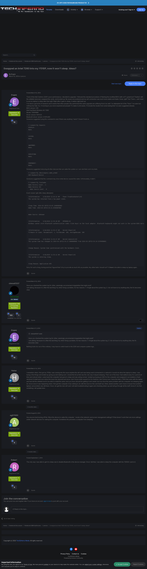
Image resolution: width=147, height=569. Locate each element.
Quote (33, 273)
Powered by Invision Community (73, 558)
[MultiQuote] (27, 273)
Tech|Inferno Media (23, 540)
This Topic (26, 55)
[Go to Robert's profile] (14, 466)
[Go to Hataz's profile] (14, 377)
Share (125, 75)
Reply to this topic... (20, 509)
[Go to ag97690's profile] (14, 422)
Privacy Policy (65, 554)
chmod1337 (14, 283)
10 (14, 122)
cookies (45, 564)
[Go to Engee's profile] (6, 75)
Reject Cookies (138, 564)
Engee (13, 74)
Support (98, 10)
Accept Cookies (122, 564)
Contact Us (75, 554)
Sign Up (141, 9)
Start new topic (116, 83)
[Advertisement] (74, 33)
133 (11, 315)
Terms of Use (28, 564)
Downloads (59, 10)
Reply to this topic (135, 83)
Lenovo (23, 76)
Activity (73, 10)
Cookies (83, 554)
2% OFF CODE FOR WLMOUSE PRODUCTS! (72, 3)
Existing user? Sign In (126, 9)
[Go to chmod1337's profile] (14, 290)
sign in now (47, 501)
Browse (87, 10)
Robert (14, 460)
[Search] (34, 55)
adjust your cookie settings (93, 564)
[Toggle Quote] (29, 334)
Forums (49, 10)
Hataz (14, 371)
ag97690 (14, 415)
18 (14, 398)
